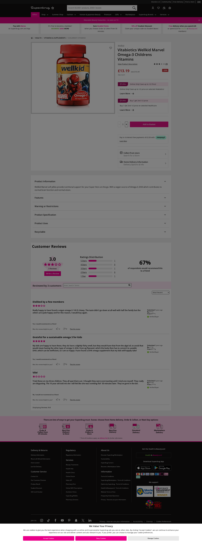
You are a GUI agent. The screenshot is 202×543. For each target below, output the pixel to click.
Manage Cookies (153, 538)
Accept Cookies (48, 538)
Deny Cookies (101, 538)
